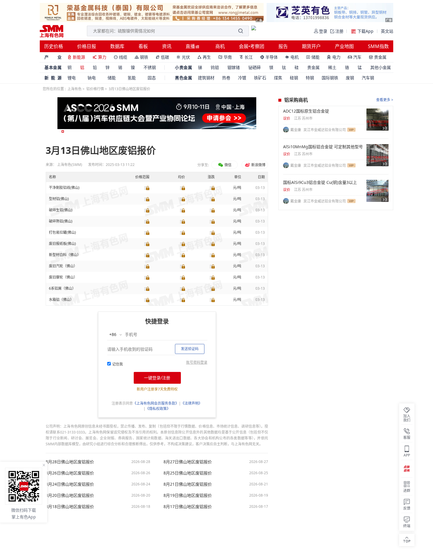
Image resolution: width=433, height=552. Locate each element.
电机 (292, 57)
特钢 (310, 77)
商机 (220, 46)
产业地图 (344, 46)
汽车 (354, 57)
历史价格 (53, 46)
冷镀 (242, 77)
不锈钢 (149, 67)
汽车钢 (368, 77)
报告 (283, 46)
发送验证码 (190, 348)
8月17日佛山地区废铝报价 (187, 506)
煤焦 (278, 77)
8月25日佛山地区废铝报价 (187, 473)
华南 (225, 57)
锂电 (71, 77)
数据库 (117, 46)
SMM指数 (378, 46)
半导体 (269, 57)
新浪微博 (257, 164)
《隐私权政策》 (158, 408)
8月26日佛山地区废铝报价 (70, 473)
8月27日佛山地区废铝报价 (187, 461)
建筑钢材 (206, 77)
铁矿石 (260, 77)
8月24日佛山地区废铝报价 (70, 484)
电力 (334, 57)
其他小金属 (380, 67)
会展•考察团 (251, 46)
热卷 (226, 77)
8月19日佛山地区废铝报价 (187, 495)
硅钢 (294, 77)
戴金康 (296, 129)
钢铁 (141, 57)
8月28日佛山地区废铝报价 (70, 461)
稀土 (332, 67)
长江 (246, 57)
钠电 (91, 77)
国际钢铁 (330, 77)
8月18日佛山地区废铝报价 (70, 506)
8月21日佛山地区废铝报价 (187, 484)
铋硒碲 (254, 67)
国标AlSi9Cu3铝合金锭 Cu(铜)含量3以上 (320, 182)
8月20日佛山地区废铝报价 (70, 495)
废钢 (350, 77)
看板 (143, 46)
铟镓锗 (233, 67)
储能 (313, 57)
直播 (191, 46)
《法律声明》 (191, 403)
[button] (63, 131)
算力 (99, 57)
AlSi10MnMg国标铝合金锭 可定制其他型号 (323, 146)
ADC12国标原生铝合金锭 (306, 111)
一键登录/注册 (157, 377)
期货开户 (311, 46)
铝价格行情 (95, 88)
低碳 (162, 57)
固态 (152, 77)
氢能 (132, 77)
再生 (204, 57)
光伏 (183, 57)
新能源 (76, 57)
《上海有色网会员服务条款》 (156, 403)
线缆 (120, 57)
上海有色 (74, 88)
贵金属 (377, 57)
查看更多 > (384, 99)
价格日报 (86, 46)
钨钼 (215, 67)
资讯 (166, 46)
